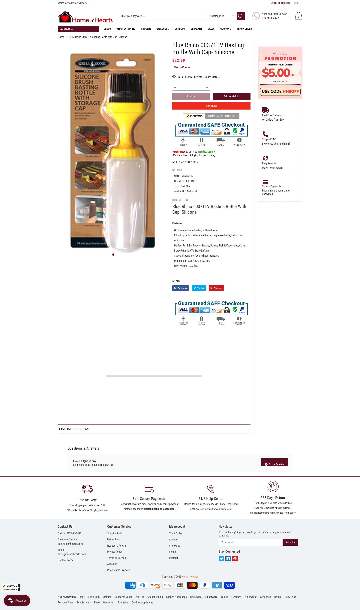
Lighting (107, 597)
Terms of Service (116, 558)
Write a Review (182, 67)
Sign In (172, 551)
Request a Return (116, 545)
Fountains (123, 602)
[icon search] (241, 16)
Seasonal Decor (123, 597)
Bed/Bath (196, 28)
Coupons (225, 28)
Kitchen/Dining (126, 28)
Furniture (236, 597)
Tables (224, 597)
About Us (112, 564)
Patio (97, 602)
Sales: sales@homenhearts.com (72, 552)
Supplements (84, 602)
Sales (211, 28)
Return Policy (114, 539)
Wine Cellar (250, 597)
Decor (107, 28)
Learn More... (212, 77)
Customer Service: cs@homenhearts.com (70, 541)
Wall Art (140, 597)
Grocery (146, 28)
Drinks (277, 597)
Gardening (108, 602)
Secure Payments (271, 186)
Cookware (196, 597)
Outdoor (180, 28)
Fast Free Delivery (271, 115)
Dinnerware (211, 597)
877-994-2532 (270, 18)
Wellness (163, 28)
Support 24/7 (269, 139)
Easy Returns (269, 163)
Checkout (174, 545)
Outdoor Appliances (142, 602)
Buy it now (211, 105)
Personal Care (65, 602)
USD (296, 3)
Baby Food (290, 597)
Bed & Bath (94, 597)
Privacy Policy (114, 551)
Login (274, 3)
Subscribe (290, 542)
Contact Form (65, 560)
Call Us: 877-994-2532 (69, 533)
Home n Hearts (190, 576)
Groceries (265, 597)
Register (284, 3)
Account (173, 539)
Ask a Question (276, 464)
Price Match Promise (118, 570)
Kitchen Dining (155, 597)
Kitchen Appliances (176, 597)
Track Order (244, 28)
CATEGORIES (66, 28)
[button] (10, 587)
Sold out (191, 96)
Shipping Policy (115, 533)
